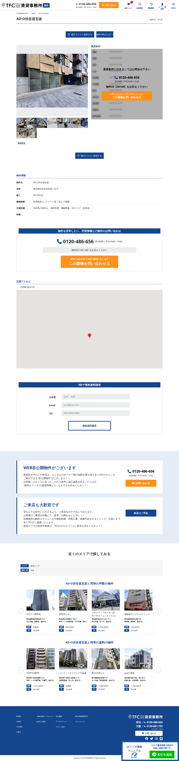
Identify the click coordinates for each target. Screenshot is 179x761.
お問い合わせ (110, 5)
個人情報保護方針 (81, 716)
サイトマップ (80, 721)
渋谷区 (18, 721)
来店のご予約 (141, 513)
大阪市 (18, 732)
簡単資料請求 (89, 425)
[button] (89, 335)
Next (85, 81)
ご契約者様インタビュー (44, 716)
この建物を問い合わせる (126, 96)
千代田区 (19, 727)
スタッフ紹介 (60, 727)
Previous (19, 81)
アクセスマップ (61, 721)
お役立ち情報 (40, 721)
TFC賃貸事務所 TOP (22, 13)
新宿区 (34, 13)
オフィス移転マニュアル (134, 748)
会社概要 (59, 716)
